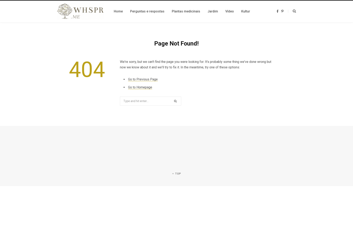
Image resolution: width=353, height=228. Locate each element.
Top (177, 173)
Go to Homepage (140, 87)
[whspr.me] (80, 11)
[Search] (292, 11)
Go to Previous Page (143, 79)
